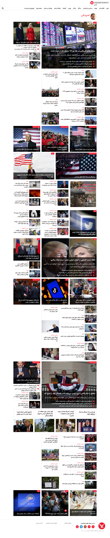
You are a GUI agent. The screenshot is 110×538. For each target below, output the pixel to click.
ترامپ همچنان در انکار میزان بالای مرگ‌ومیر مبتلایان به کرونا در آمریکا (85, 301)
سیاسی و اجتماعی (87, 8)
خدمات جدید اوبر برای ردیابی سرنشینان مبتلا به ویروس (72, 328)
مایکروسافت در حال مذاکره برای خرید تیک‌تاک (56, 301)
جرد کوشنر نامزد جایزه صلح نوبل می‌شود (27, 42)
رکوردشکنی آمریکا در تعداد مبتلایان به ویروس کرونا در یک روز (72, 356)
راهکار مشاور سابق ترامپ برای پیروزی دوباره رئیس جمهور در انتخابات (73, 318)
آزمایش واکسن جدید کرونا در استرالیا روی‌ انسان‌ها (83, 513)
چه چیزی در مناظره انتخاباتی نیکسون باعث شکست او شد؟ (49, 203)
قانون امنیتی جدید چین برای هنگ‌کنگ (56, 514)
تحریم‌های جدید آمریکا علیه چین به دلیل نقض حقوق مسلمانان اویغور (25, 389)
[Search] (3, 8)
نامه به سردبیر (39, 523)
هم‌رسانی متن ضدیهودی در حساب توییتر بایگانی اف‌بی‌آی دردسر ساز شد (83, 233)
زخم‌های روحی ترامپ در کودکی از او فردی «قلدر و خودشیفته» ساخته (74, 401)
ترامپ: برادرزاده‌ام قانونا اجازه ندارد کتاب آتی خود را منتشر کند (75, 406)
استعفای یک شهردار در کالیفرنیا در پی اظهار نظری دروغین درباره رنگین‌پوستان (73, 466)
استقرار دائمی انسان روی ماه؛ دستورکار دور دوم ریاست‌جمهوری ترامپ (21, 215)
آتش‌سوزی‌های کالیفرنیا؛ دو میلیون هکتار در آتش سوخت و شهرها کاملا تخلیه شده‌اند (20, 194)
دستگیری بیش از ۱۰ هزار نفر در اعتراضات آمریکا (73, 475)
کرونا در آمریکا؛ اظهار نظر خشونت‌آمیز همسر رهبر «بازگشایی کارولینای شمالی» (50, 440)
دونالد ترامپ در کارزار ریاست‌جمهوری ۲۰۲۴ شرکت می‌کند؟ (73, 92)
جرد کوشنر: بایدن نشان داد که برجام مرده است (25, 50)
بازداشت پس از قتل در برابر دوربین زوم (28, 514)
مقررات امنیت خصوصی (51, 523)
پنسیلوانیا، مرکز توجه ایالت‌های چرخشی (27, 149)
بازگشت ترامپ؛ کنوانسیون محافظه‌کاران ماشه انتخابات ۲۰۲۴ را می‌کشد (72, 120)
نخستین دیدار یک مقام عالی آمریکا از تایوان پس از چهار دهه (28, 257)
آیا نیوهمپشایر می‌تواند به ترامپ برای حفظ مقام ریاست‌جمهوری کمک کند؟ (35, 176)
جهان (95, 8)
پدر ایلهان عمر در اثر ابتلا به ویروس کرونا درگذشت (74, 438)
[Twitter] (89, 526)
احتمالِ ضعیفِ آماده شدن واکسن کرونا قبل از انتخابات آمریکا (21, 203)
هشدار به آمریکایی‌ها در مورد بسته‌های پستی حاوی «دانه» (72, 309)
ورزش (69, 8)
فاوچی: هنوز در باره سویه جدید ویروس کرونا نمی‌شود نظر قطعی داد (72, 83)
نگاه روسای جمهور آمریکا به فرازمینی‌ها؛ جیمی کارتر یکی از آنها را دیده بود (72, 111)
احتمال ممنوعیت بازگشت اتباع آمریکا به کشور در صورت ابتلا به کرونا (20, 232)
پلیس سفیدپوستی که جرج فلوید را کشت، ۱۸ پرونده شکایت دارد (51, 468)
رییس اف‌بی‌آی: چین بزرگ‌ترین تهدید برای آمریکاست (23, 405)
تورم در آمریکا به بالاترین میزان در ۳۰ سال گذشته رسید (77, 64)
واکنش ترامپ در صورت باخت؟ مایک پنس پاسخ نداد (49, 184)
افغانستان (101, 8)
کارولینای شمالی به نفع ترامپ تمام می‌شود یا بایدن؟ (57, 148)
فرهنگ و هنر (57, 8)
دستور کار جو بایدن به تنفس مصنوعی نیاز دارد (79, 66)
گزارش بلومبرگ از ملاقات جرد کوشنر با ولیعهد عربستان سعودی (26, 46)
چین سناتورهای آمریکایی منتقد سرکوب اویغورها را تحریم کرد (28, 381)
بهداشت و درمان (48, 8)
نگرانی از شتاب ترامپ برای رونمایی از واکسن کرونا (21, 274)
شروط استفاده (67, 523)
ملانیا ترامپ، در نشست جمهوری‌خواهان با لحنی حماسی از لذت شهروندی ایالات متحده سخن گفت (50, 233)
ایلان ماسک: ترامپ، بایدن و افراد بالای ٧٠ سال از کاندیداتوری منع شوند (73, 73)
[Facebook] (93, 526)
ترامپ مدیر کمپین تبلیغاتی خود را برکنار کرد (51, 310)
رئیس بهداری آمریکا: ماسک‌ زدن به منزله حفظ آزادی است (72, 447)
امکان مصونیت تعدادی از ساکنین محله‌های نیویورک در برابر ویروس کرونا (21, 396)
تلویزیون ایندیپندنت (29, 8)
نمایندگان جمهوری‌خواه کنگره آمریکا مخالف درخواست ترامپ (29, 301)
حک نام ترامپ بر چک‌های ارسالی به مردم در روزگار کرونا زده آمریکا (74, 275)
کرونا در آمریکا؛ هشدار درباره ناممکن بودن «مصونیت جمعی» (66, 414)
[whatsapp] (77, 526)
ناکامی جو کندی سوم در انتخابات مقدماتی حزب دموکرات (50, 215)
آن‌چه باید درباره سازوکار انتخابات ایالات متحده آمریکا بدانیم (50, 103)
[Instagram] (85, 526)
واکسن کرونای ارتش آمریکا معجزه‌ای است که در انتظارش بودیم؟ (20, 66)
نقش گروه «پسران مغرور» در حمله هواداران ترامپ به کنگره (50, 76)
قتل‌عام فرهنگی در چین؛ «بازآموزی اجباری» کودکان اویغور (25, 386)
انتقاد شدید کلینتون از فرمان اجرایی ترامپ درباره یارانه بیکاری (73, 260)
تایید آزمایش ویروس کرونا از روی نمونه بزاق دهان (21, 222)
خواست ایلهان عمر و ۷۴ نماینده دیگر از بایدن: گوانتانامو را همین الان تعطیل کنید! (72, 102)
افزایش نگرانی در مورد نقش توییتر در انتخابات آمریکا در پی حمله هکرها (72, 346)
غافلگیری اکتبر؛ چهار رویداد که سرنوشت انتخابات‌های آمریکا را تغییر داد (50, 194)
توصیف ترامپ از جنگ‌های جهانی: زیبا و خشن (72, 336)
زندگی (74, 8)
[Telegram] (81, 526)
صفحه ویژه (39, 8)
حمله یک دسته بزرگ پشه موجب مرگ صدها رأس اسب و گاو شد (21, 185)
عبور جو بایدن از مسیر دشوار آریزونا (85, 149)
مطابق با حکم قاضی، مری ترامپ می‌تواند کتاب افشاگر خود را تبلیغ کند (69, 393)
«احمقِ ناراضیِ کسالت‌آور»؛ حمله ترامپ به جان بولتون (24, 413)
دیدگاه (79, 8)
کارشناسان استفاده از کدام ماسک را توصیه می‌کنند (21, 56)
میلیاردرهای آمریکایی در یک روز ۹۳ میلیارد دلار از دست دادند (73, 51)
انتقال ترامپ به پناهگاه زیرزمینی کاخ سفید (73, 484)
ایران (107, 8)
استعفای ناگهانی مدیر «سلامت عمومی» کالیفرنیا (21, 265)
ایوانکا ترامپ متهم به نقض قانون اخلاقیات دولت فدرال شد (51, 339)
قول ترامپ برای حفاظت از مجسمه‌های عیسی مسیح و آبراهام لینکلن (45, 414)
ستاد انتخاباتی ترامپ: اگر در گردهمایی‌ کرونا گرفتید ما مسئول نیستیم (73, 456)
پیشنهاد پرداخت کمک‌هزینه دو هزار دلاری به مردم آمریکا (77, 270)
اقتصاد (64, 8)
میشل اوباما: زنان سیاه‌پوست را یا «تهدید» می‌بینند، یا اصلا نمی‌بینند (49, 223)
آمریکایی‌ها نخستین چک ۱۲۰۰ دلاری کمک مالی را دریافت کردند (75, 273)
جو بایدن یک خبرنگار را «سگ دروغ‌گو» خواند (87, 413)
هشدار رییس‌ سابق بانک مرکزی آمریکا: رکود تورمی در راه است (75, 61)
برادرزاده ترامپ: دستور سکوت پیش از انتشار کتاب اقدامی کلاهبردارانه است (72, 403)
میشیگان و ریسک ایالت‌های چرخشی (85, 177)
